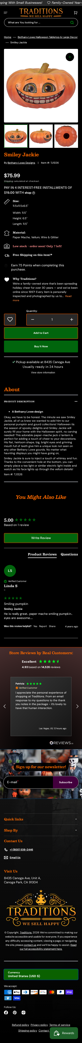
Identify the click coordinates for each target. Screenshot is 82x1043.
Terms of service (59, 1025)
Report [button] (43, 626)
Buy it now (41, 346)
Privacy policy (39, 1025)
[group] (41, 520)
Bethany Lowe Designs (21, 162)
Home (7, 37)
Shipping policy (27, 1030)
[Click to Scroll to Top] (75, 1020)
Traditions (26, 932)
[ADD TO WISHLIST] (10, 320)
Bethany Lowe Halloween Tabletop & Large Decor (48, 37)
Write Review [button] (41, 538)
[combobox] (41, 22)
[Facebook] (6, 1012)
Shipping (8, 181)
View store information (43, 372)
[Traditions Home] (41, 12)
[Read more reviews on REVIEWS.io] (61, 743)
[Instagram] (23, 1012)
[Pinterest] (14, 1012)
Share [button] (52, 626)
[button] (5, 12)
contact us (30, 945)
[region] (41, 706)
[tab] (42, 555)
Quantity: (31, 311)
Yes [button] (35, 626)
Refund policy (20, 1025)
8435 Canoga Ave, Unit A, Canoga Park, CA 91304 (22, 880)
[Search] (73, 22)
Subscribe (65, 782)
